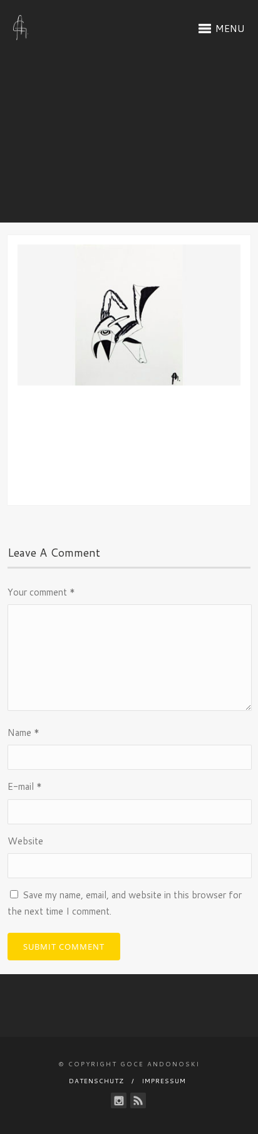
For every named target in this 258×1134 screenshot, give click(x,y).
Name (23, 732)
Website (25, 841)
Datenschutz (96, 1080)
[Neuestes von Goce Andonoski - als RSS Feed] (138, 1100)
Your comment (41, 592)
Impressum (164, 1080)
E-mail (25, 786)
